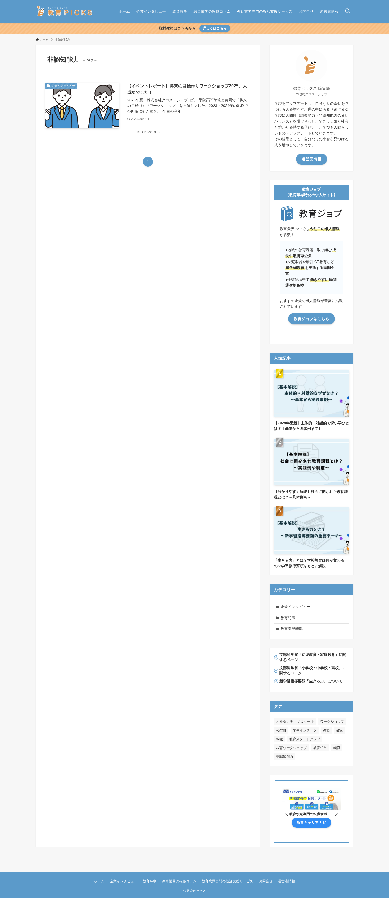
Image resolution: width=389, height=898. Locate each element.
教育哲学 (320, 748)
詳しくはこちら (215, 28)
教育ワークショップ (291, 748)
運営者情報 (286, 881)
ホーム (99, 881)
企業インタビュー (295, 606)
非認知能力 (284, 757)
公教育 (281, 730)
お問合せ (266, 881)
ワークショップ (332, 722)
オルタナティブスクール (295, 722)
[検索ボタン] (347, 11)
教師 (339, 730)
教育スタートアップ (304, 739)
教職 (279, 739)
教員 (326, 730)
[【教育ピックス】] (64, 11)
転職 (336, 748)
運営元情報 (312, 159)
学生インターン (305, 730)
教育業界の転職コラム (179, 881)
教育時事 (288, 618)
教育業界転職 (292, 628)
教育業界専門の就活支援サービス (227, 881)
